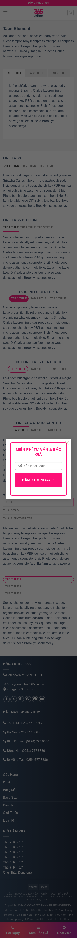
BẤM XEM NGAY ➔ (38, 480)
